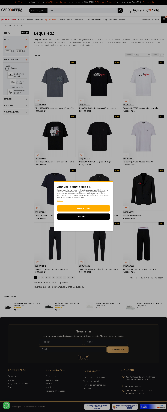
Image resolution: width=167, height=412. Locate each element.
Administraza (84, 216)
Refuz (83, 224)
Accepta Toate (83, 208)
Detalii (60, 201)
